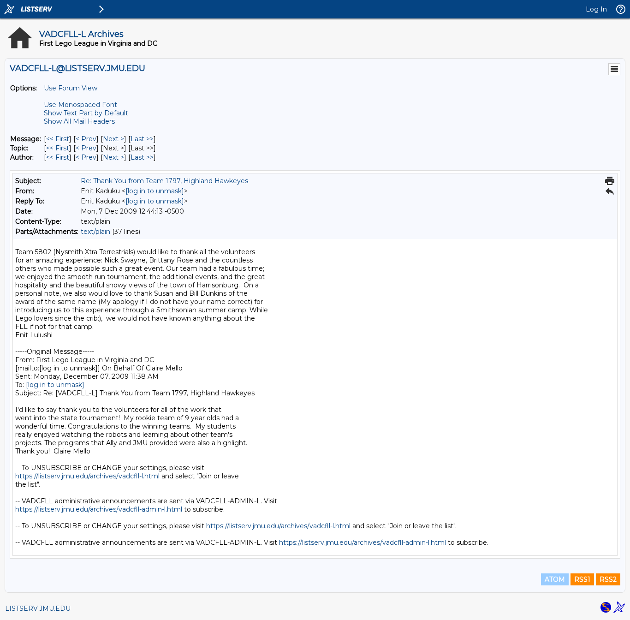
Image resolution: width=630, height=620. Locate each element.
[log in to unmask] (154, 191)
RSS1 (582, 579)
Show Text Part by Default (86, 113)
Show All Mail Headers (79, 121)
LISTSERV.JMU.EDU (38, 608)
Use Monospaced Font (80, 105)
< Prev (86, 139)
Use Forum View (70, 88)
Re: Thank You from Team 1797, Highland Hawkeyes (164, 181)
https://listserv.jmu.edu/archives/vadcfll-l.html (87, 476)
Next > (113, 139)
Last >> (142, 139)
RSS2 (608, 579)
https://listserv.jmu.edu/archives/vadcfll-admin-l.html (98, 509)
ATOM (555, 579)
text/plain (95, 231)
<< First (57, 139)
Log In (596, 9)
